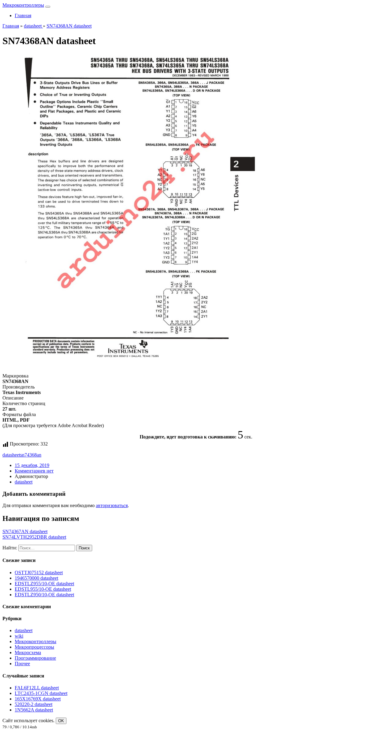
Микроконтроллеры (23, 5)
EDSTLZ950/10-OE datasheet (44, 594)
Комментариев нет (34, 470)
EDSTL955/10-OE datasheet (43, 589)
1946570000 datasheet (36, 578)
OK (61, 721)
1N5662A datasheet (34, 709)
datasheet (11, 454)
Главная (23, 15)
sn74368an (30, 454)
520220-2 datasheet (33, 704)
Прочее (22, 663)
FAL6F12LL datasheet (37, 687)
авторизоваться (112, 505)
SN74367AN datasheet (24, 531)
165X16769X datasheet (38, 698)
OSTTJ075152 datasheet (39, 572)
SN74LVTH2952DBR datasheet (34, 537)
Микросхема (28, 652)
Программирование (35, 658)
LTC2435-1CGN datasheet (41, 693)
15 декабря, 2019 (32, 465)
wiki (19, 636)
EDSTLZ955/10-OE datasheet (44, 583)
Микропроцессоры (34, 647)
